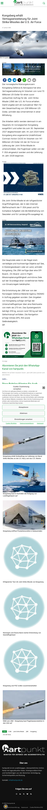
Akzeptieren (23, 407)
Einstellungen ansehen (23, 419)
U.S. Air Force (7, 734)
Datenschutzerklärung (27, 423)
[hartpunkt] (23, 2)
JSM (27, 731)
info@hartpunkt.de (16, 780)
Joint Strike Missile (19, 731)
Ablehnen (23, 413)
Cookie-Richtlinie (11, 423)
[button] (44, 388)
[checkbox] (5, 806)
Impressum (40, 423)
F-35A (9, 731)
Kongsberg (33, 731)
